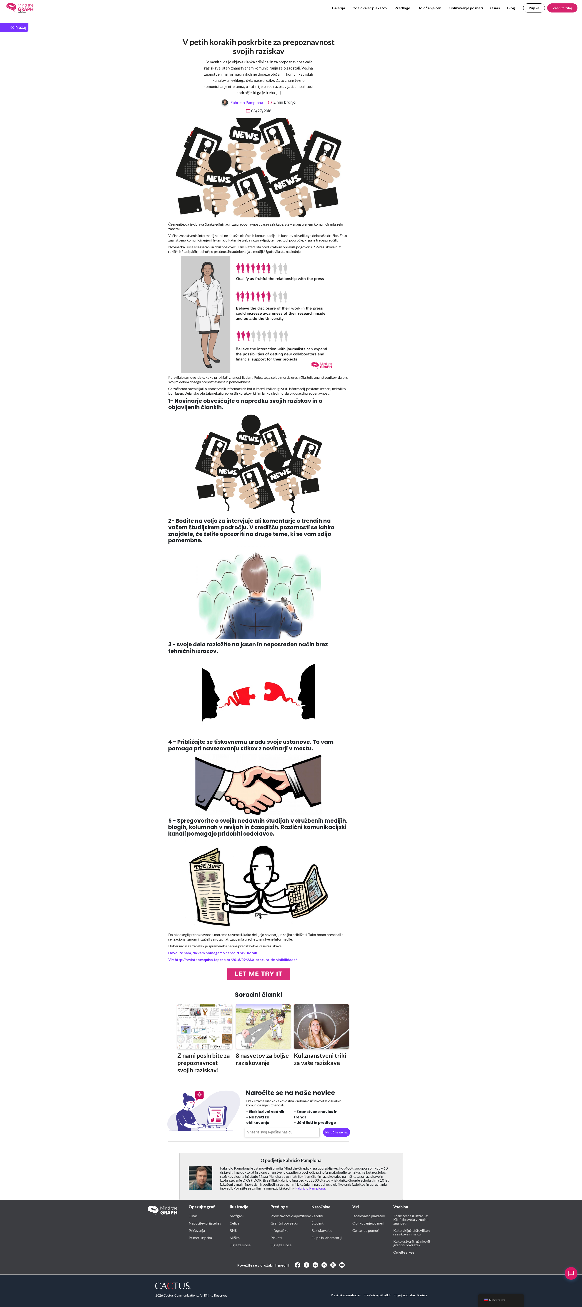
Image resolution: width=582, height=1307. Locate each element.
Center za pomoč (365, 1230)
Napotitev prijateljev (205, 1223)
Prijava (534, 8)
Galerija (338, 8)
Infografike (279, 1230)
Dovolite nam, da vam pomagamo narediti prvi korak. (213, 953)
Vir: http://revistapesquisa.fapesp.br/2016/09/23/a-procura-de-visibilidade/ (232, 959)
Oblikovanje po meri (466, 8)
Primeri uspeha (200, 1237)
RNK (233, 1230)
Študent (317, 1223)
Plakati (276, 1237)
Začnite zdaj (562, 8)
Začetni (317, 1216)
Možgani (236, 1216)
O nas (495, 8)
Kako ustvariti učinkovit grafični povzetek (411, 1243)
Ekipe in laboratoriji (326, 1237)
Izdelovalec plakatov (369, 8)
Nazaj (20, 27)
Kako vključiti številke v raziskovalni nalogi (411, 1232)
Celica (234, 1223)
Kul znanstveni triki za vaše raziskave (320, 1059)
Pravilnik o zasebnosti (346, 1295)
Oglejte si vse (240, 1245)
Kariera (422, 1295)
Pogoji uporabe (404, 1295)
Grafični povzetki (284, 1223)
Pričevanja (197, 1230)
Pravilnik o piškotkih (377, 1295)
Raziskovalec (321, 1230)
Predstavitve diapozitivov (291, 1216)
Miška (235, 1237)
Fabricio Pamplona (246, 102)
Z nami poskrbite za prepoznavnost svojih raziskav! (203, 1063)
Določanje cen (429, 8)
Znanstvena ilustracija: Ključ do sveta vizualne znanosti (410, 1219)
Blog (511, 8)
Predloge (402, 8)
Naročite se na (336, 1132)
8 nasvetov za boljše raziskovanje (262, 1059)
